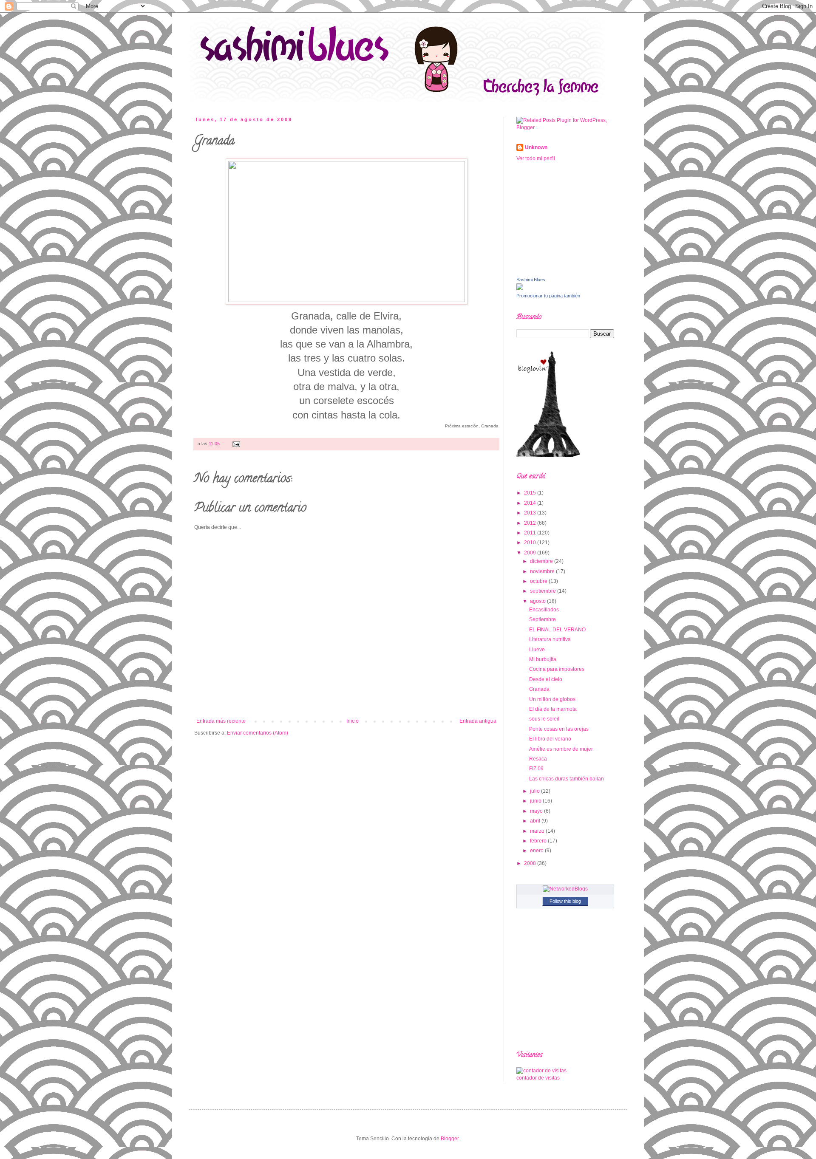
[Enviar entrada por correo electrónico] (235, 443)
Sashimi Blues (530, 279)
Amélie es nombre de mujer (561, 749)
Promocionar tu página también (548, 295)
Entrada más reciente (221, 721)
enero (537, 851)
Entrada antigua (477, 721)
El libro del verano (550, 739)
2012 (530, 523)
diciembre (542, 561)
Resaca (538, 759)
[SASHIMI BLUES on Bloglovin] (548, 455)
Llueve (537, 650)
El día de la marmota (553, 709)
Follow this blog (565, 901)
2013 (530, 513)
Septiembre (542, 619)
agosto (538, 601)
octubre (539, 581)
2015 (530, 493)
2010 (530, 543)
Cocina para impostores (556, 669)
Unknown (536, 147)
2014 (530, 503)
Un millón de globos (552, 699)
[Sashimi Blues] (519, 288)
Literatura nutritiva (550, 639)
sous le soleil (544, 719)
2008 (530, 863)
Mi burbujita (542, 659)
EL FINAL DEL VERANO (557, 630)
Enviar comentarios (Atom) (257, 733)
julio (535, 791)
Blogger (450, 1139)
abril (535, 821)
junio (536, 801)
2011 (530, 533)
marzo (538, 831)
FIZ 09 (536, 769)
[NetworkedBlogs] (565, 889)
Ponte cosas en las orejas (559, 729)
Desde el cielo (545, 679)
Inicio (352, 721)
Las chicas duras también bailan (566, 779)
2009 (530, 553)
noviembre (543, 571)
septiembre (543, 591)
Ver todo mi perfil (535, 158)
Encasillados (544, 610)
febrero (539, 841)
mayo (537, 811)
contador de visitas (538, 1078)
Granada (539, 689)
